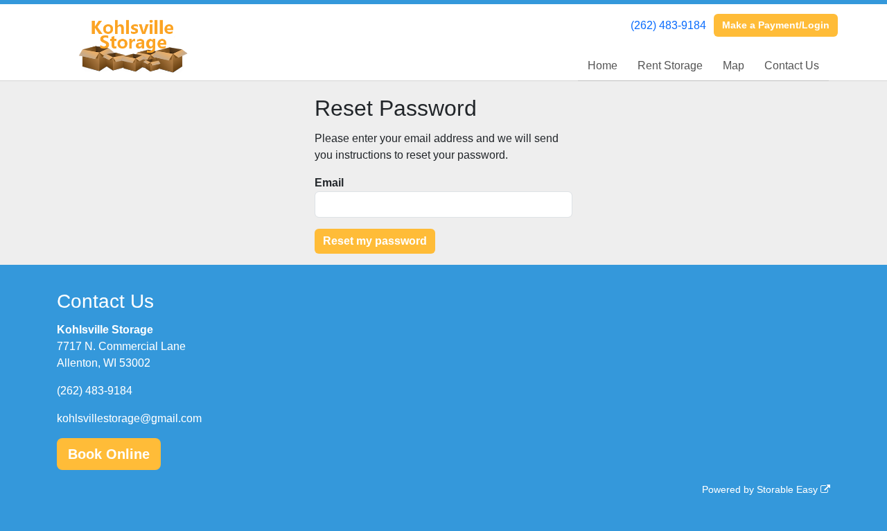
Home (602, 65)
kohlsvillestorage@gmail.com (129, 418)
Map (733, 65)
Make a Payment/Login (775, 25)
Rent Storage (670, 65)
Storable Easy (788, 489)
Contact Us (791, 65)
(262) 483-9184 (668, 25)
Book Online (109, 454)
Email (329, 183)
